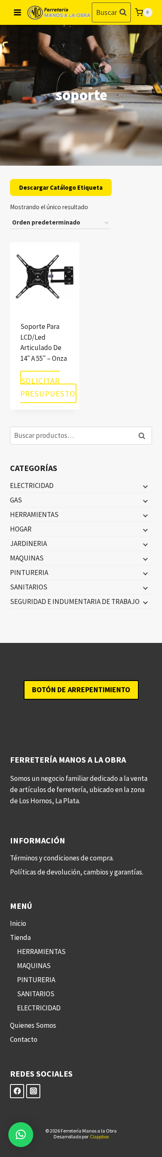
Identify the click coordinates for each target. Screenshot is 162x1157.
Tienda (20, 937)
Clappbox (99, 1136)
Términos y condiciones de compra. (62, 857)
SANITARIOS (28, 587)
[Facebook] (17, 1091)
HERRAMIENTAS (34, 514)
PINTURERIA (29, 572)
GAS (16, 500)
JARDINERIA (28, 543)
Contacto (23, 1039)
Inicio (18, 923)
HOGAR (21, 529)
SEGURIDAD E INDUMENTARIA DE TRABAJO (75, 601)
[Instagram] (33, 1091)
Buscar (144, 435)
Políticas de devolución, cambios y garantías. (76, 872)
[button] (20, 1134)
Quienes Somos (33, 1025)
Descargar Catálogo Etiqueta (61, 187)
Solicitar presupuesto (48, 386)
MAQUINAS (27, 558)
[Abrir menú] (17, 12)
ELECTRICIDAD (32, 485)
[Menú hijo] (144, 485)
